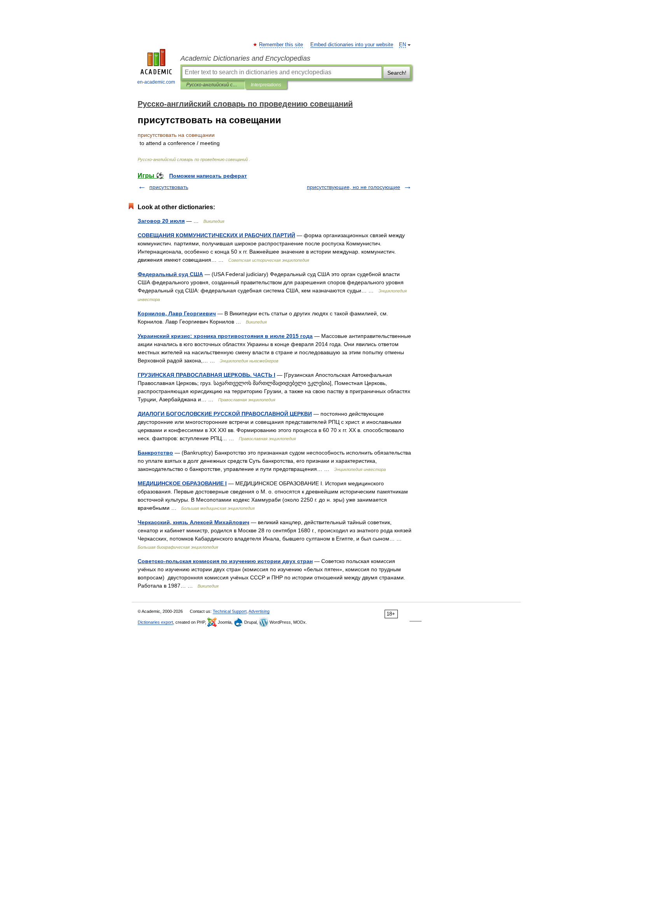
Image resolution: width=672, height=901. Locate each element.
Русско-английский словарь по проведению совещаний (212, 84)
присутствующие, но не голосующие (353, 187)
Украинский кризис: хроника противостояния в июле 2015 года (225, 336)
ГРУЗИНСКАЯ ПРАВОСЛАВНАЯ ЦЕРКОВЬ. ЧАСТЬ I (206, 375)
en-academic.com (156, 82)
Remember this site (281, 44)
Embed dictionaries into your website (351, 44)
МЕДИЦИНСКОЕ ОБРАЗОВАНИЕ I (182, 483)
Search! (396, 73)
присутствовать (168, 187)
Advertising (259, 611)
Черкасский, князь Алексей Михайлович (193, 522)
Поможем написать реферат (208, 176)
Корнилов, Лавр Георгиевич (177, 313)
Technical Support (230, 611)
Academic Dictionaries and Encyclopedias (245, 58)
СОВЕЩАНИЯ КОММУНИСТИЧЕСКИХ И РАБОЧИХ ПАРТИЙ (216, 235)
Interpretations (266, 84)
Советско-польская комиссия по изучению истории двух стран (225, 561)
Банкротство (155, 453)
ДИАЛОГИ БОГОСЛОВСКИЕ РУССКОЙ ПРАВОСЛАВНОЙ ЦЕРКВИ (225, 414)
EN (402, 44)
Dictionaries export (155, 622)
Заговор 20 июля (161, 221)
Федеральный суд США (170, 274)
